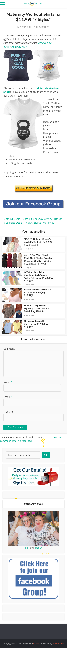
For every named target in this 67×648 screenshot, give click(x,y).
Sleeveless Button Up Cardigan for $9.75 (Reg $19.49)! (36, 324)
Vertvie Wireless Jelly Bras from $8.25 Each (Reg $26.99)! (37, 293)
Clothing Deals (11, 219)
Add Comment (42, 26)
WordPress (58, 643)
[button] (58, 55)
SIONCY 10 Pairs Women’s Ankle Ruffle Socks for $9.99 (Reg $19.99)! (38, 242)
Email (7, 396)
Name (7, 382)
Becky (38, 547)
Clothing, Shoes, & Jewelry (37, 219)
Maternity (48, 222)
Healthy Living (33, 222)
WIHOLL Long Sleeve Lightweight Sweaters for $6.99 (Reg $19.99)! (36, 309)
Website (8, 411)
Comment (9, 348)
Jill (26, 547)
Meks (36, 643)
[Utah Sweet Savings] (33, 4)
